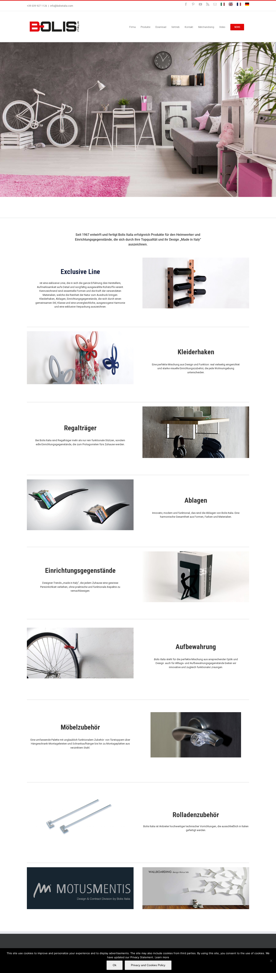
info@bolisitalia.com (61, 5)
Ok (114, 965)
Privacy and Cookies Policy (148, 965)
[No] (271, 961)
